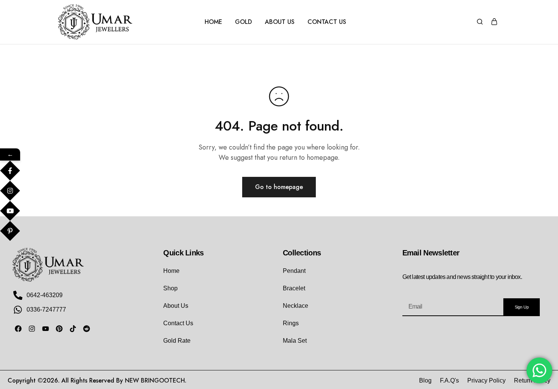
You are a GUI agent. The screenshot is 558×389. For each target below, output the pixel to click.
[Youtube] (45, 328)
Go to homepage (279, 187)
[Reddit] (86, 328)
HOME (213, 22)
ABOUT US (280, 22)
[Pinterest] (59, 328)
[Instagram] (32, 328)
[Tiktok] (73, 328)
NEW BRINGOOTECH (155, 380)
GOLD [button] (243, 22)
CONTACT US (326, 22)
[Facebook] (18, 328)
